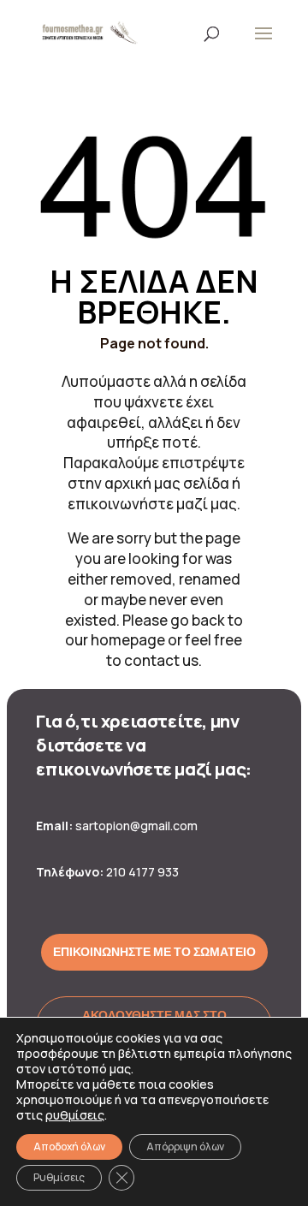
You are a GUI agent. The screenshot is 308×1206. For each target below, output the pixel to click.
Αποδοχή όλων (69, 1146)
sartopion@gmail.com (136, 825)
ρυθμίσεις (74, 1115)
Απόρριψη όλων (185, 1146)
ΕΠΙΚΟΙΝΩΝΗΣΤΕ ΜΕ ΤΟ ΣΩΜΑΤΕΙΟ (154, 951)
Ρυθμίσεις (59, 1177)
